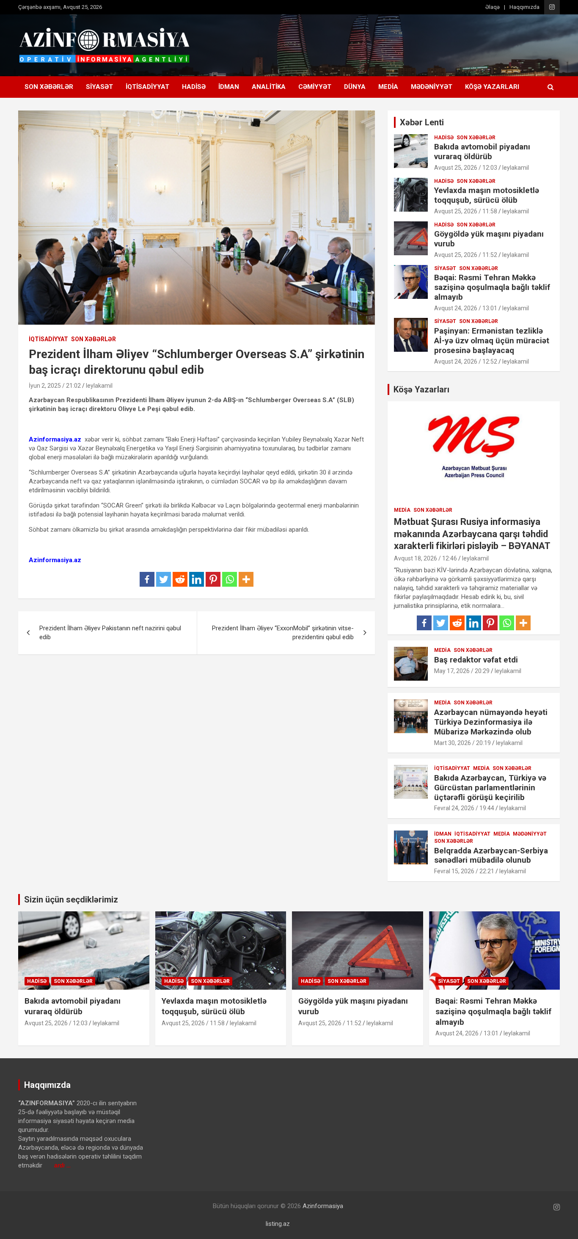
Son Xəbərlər (49, 87)
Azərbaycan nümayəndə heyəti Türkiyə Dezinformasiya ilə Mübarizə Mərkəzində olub (491, 722)
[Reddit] (180, 579)
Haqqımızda (524, 7)
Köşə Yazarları (492, 87)
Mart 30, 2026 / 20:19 (462, 743)
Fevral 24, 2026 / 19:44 (464, 808)
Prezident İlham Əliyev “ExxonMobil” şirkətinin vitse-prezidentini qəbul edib (283, 632)
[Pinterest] (213, 579)
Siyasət (99, 87)
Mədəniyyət (431, 87)
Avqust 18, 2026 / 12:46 (425, 558)
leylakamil (99, 385)
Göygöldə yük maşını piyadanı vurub (489, 238)
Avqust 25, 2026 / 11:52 (465, 254)
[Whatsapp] (229, 579)
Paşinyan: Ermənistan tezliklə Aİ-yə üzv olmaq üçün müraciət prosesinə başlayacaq (491, 340)
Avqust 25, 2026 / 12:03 (465, 167)
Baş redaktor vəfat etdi (476, 660)
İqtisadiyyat (147, 87)
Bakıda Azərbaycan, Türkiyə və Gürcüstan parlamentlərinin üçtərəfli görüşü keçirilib (490, 787)
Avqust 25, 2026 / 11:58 (465, 211)
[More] (246, 579)
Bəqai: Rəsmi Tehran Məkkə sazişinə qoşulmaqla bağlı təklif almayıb (492, 287)
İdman (228, 87)
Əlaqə (492, 7)
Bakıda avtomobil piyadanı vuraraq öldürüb (482, 151)
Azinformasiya (323, 1206)
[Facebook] (147, 579)
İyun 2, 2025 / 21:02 (55, 385)
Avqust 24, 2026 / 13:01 (465, 308)
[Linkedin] (196, 579)
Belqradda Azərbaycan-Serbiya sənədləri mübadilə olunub (491, 855)
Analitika (269, 87)
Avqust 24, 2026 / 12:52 (465, 361)
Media (388, 87)
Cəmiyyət (314, 87)
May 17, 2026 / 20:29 (462, 671)
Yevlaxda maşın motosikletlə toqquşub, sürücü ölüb (486, 195)
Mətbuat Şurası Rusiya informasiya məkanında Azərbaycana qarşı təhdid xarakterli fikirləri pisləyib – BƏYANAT (472, 533)
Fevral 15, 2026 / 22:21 (464, 871)
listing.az (278, 1224)
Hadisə (194, 87)
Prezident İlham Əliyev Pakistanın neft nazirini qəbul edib (110, 632)
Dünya (355, 87)
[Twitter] (163, 579)
